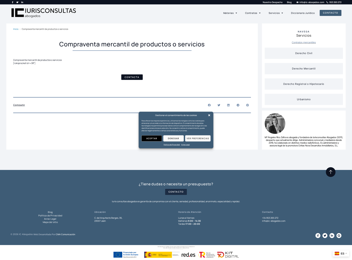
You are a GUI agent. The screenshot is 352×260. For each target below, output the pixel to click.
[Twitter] (17, 2)
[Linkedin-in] (22, 2)
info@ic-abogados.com (273, 220)
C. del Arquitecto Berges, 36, (108, 217)
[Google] (338, 235)
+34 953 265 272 (270, 217)
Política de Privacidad (172, 144)
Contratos (251, 13)
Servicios (274, 13)
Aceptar (151, 138)
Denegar (173, 138)
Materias (228, 13)
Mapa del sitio (50, 222)
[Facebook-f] (13, 2)
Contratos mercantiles (304, 42)
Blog (50, 212)
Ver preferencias (198, 138)
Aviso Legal (185, 144)
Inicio (15, 29)
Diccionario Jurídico (303, 13)
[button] (209, 115)
